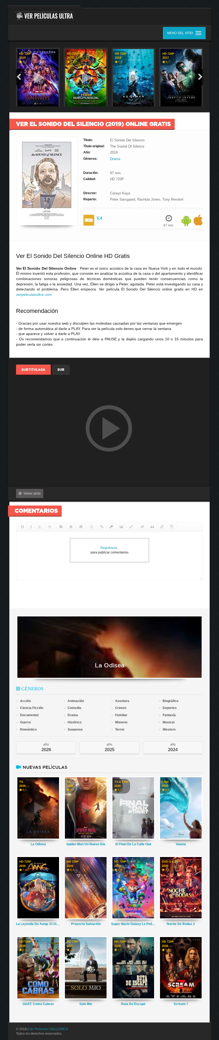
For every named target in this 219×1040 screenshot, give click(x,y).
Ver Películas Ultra (42, 1029)
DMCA (63, 1029)
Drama (115, 159)
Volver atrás (32, 493)
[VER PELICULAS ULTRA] (44, 13)
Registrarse (109, 548)
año (46, 747)
